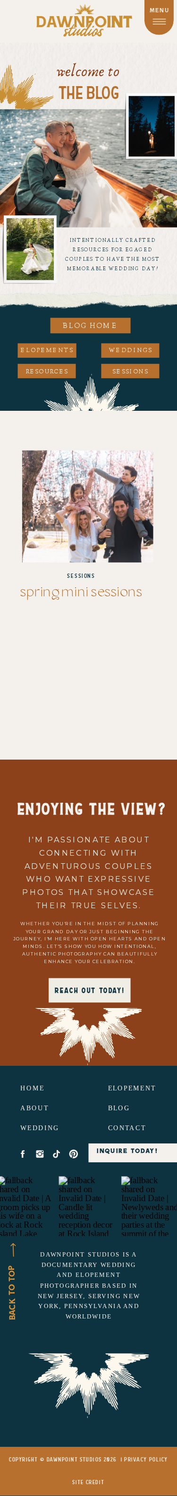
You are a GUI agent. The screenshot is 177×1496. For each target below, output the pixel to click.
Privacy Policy (146, 1460)
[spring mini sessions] (87, 507)
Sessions (81, 576)
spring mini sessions (81, 592)
